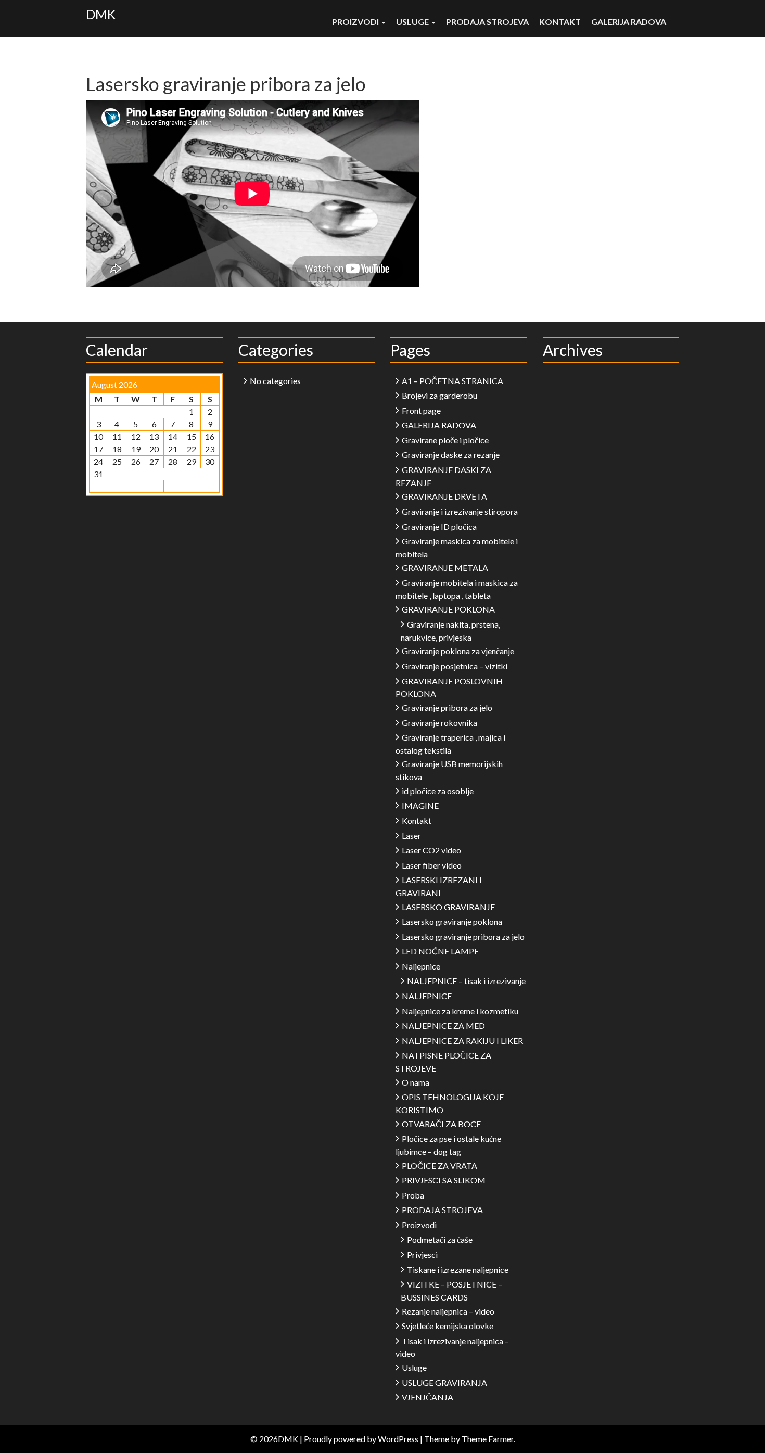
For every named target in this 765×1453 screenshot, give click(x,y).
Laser (411, 835)
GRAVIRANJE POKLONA (448, 609)
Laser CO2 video (431, 850)
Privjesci (422, 1254)
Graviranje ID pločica (439, 526)
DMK (101, 14)
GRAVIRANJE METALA (445, 567)
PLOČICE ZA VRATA (439, 1165)
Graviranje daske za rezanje (451, 455)
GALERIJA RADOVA (628, 22)
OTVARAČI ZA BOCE (441, 1124)
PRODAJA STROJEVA (487, 22)
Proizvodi (356, 22)
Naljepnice (421, 966)
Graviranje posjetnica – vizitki (454, 666)
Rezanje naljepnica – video (448, 1311)
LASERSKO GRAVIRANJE (448, 907)
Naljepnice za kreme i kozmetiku (460, 1011)
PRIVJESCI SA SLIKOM (444, 1180)
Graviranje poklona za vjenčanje (458, 651)
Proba (413, 1195)
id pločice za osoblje (438, 791)
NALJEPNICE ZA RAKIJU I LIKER (462, 1041)
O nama (415, 1082)
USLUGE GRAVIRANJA (444, 1382)
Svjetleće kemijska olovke (447, 1326)
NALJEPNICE (427, 996)
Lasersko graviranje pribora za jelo (463, 936)
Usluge (413, 22)
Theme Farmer (488, 1439)
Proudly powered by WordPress (361, 1439)
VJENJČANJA (427, 1397)
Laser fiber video (432, 865)
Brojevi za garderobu (439, 395)
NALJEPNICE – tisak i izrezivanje (466, 981)
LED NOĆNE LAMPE (440, 951)
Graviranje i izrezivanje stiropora (460, 511)
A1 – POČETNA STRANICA (452, 381)
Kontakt (560, 22)
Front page (421, 410)
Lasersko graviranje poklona (452, 921)
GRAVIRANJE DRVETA (444, 496)
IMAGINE (420, 805)
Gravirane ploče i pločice (445, 440)
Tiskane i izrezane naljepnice (457, 1269)
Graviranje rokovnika (439, 723)
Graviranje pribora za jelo (447, 707)
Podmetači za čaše (440, 1239)
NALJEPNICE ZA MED (443, 1025)
